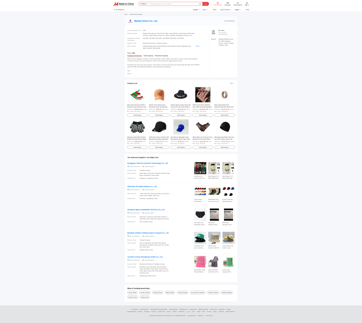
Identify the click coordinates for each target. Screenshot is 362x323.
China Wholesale (173, 309)
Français (153, 311)
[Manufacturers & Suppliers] (123, 4)
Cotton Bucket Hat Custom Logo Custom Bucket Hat (228, 248)
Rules (247, 9)
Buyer (204, 9)
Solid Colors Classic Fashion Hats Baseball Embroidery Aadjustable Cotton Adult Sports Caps (159, 139)
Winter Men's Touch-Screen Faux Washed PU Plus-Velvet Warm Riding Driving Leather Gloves (202, 139)
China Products (144, 309)
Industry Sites (193, 309)
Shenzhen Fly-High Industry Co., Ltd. (142, 186)
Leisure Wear (132, 292)
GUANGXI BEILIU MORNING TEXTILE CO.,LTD (146, 210)
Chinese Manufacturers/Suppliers (158, 309)
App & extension (225, 9)
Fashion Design (182, 292)
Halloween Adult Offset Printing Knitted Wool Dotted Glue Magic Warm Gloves (136, 139)
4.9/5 (133, 53)
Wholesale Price (184, 309)
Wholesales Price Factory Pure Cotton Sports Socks (214, 201)
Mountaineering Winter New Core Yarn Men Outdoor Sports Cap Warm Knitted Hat (224, 139)
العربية (188, 311)
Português (146, 311)
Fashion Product (213, 292)
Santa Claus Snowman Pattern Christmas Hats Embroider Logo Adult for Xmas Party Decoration (136, 107)
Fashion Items (132, 297)
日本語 (198, 311)
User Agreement (192, 315)
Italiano (169, 311)
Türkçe (215, 311)
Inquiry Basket (229, 21)
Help (214, 9)
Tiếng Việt (221, 311)
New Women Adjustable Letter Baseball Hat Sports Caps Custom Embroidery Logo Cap (181, 139)
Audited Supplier (150, 166)
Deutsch (175, 311)
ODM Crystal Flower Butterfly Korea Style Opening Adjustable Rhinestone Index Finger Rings (202, 107)
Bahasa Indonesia (230, 311)
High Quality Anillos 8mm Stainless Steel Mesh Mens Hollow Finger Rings (224, 107)
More (197, 46)
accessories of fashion (197, 292)
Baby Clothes (170, 292)
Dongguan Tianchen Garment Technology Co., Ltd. (147, 163)
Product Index (213, 309)
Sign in (247, 5)
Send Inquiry (137, 115)
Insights (229, 309)
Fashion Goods (144, 292)
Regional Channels (203, 309)
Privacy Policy (209, 315)
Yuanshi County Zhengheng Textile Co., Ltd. (145, 257)
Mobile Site (222, 309)
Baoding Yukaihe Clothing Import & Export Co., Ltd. (148, 233)
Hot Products (134, 309)
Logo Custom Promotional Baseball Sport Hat (199, 201)
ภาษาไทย (208, 311)
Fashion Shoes (157, 292)
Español (140, 311)
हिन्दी (203, 311)
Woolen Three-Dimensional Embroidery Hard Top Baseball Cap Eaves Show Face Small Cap (159, 107)
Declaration (200, 315)
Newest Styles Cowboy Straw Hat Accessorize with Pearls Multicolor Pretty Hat (181, 107)
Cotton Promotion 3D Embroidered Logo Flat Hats (227, 201)
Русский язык (161, 311)
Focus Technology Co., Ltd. (169, 315)
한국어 (193, 311)
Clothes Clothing (227, 292)
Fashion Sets (145, 297)
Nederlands (182, 311)
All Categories (120, 9)
